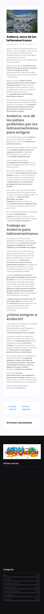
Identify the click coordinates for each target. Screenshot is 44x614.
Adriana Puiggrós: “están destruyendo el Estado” (19, 525)
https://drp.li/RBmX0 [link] (18, 388)
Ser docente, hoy (9, 562)
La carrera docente (10, 495)
